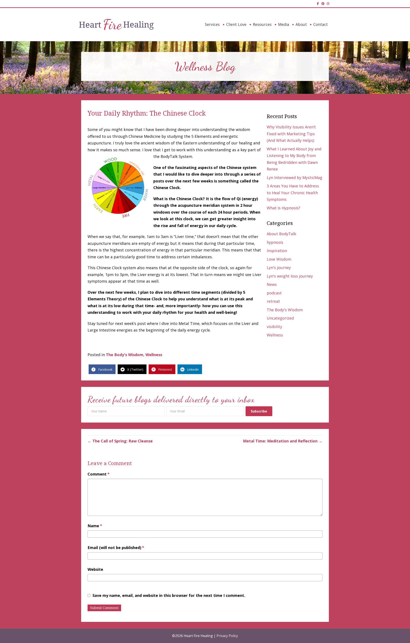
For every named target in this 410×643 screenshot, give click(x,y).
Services (212, 24)
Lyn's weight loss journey (290, 276)
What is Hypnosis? (283, 207)
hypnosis (275, 242)
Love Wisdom (279, 259)
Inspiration (277, 250)
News (272, 284)
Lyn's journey (279, 267)
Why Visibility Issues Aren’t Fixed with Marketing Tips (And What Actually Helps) (291, 133)
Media (283, 24)
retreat (273, 301)
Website (95, 569)
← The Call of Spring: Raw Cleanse (120, 440)
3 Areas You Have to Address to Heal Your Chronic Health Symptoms (293, 192)
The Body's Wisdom (285, 309)
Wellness (275, 335)
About (301, 24)
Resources (262, 24)
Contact (320, 24)
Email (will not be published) (116, 547)
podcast (274, 292)
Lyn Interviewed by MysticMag (294, 177)
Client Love (236, 24)
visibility (274, 326)
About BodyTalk (281, 233)
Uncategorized (280, 318)
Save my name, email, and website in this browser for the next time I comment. (168, 595)
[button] (259, 411)
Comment (99, 474)
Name (95, 525)
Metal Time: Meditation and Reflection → (282, 440)
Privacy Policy (227, 635)
